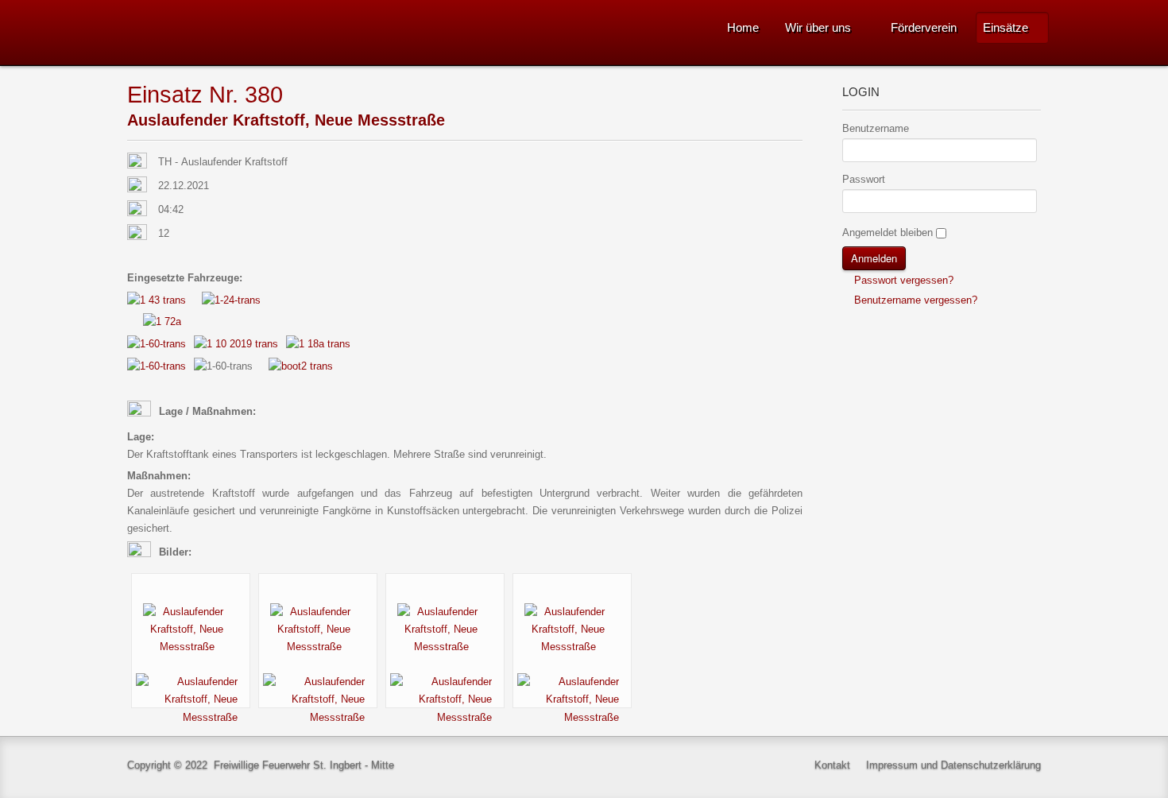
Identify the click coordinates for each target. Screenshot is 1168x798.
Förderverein (924, 27)
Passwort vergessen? (902, 280)
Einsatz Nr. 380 (205, 94)
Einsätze (1005, 27)
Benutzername (875, 128)
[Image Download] (191, 699)
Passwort (863, 179)
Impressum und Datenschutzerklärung (953, 765)
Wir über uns (818, 27)
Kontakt (832, 765)
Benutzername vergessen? (914, 300)
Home (743, 27)
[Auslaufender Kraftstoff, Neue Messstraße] (190, 629)
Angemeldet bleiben (887, 232)
